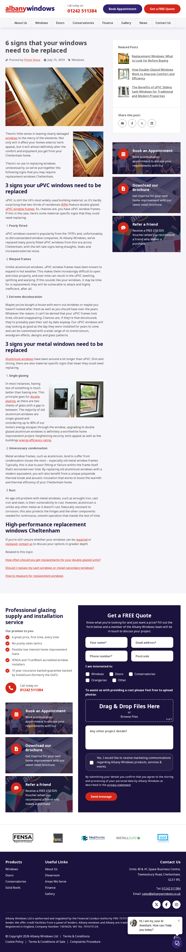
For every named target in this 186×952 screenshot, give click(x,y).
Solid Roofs (13, 888)
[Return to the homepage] (29, 9)
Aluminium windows (19, 359)
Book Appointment (122, 9)
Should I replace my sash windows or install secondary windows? (49, 568)
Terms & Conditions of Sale (46, 942)
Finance (107, 23)
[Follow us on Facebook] (166, 904)
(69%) (64, 205)
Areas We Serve (55, 881)
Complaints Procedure (85, 942)
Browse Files (129, 717)
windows (11, 138)
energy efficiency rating (35, 440)
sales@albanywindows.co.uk (161, 894)
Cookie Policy (14, 942)
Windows (41, 23)
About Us (20, 23)
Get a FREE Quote (162, 9)
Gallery (126, 23)
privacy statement (119, 785)
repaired (82, 540)
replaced (11, 544)
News (143, 23)
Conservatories (83, 23)
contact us (26, 544)
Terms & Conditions (76, 936)
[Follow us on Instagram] (176, 904)
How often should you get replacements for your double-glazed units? (53, 560)
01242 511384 (82, 11)
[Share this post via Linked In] (152, 123)
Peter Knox (32, 60)
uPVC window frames (20, 209)
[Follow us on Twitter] (156, 904)
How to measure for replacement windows (34, 576)
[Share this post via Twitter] (142, 123)
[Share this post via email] (122, 123)
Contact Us (163, 23)
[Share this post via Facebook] (132, 123)
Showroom (52, 875)
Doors (60, 23)
